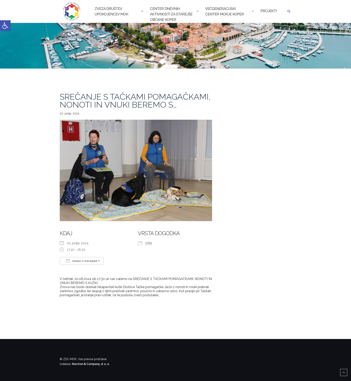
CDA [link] (148, 243)
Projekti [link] (268, 11)
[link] (5, 25)
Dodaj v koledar (84, 261)
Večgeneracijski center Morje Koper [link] (224, 11)
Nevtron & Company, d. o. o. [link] (90, 364)
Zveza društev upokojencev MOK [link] (111, 11)
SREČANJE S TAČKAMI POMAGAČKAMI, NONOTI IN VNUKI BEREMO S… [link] (135, 100)
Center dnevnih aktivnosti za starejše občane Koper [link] (171, 11)
